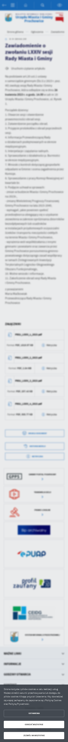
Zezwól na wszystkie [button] (34, 735)
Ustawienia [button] (34, 713)
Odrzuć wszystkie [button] (34, 724)
